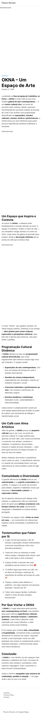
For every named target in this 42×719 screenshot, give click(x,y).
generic (5, 76)
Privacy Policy (9, 695)
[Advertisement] (21, 39)
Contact (6, 697)
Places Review (9, 3)
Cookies (7, 693)
